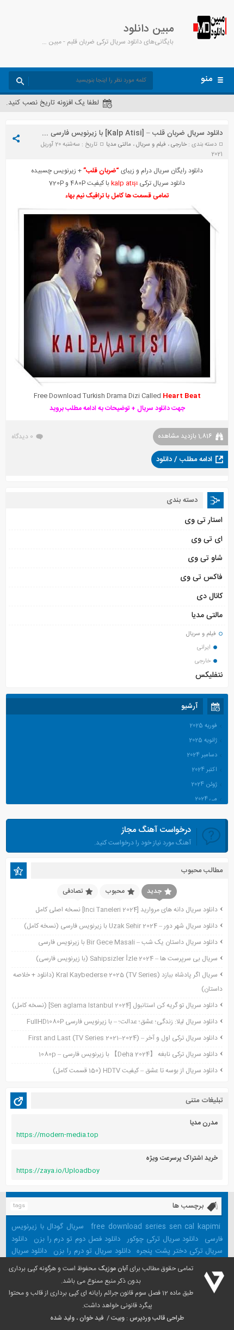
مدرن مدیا (204, 1122)
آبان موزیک (113, 1268)
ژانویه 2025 (203, 740)
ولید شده (62, 1318)
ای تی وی (207, 539)
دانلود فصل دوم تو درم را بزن (77, 1239)
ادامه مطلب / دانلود (184, 459)
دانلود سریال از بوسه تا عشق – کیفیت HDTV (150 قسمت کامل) (135, 1070)
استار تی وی (203, 520)
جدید (154, 891)
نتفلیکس (209, 675)
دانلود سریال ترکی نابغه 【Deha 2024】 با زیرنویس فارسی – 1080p (128, 1054)
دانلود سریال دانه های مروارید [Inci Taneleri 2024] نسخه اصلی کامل (126, 909)
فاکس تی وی (201, 577)
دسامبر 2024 (202, 755)
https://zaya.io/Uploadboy (58, 1170)
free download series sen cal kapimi (155, 1227)
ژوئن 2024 (204, 785)
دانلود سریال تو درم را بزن (92, 1251)
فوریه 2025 (203, 726)
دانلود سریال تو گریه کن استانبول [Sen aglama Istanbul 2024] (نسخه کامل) (115, 1005)
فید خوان (91, 1318)
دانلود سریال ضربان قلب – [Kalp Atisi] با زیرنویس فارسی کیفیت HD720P (112, 133)
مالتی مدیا (118, 145)
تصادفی (73, 891)
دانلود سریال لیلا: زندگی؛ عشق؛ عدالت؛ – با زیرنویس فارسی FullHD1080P (122, 1021)
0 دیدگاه (22, 436)
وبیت (118, 1318)
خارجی (179, 145)
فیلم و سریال (151, 145)
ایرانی (204, 647)
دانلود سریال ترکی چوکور (163, 1239)
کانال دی (209, 596)
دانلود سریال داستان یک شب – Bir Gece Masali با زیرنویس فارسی (128, 942)
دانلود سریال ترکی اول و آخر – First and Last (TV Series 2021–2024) (123, 1038)
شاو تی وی (205, 558)
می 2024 (206, 799)
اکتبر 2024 (204, 770)
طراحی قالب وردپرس (157, 1318)
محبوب (115, 891)
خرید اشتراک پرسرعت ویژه (182, 1158)
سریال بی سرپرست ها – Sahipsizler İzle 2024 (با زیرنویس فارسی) (127, 958)
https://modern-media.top (57, 1134)
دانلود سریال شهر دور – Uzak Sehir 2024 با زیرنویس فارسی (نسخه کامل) (121, 926)
